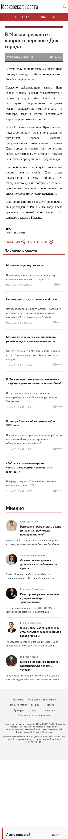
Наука (50, 704)
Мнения (15, 508)
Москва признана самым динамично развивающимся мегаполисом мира (31, 339)
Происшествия (18, 704)
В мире (35, 704)
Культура (18, 710)
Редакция (49, 710)
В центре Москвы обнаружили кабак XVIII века (31, 423)
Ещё (54, 834)
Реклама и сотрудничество (34, 715)
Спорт (34, 710)
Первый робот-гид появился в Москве (31, 299)
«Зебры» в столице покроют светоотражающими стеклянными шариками (29, 467)
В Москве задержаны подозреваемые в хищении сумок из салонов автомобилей (34, 381)
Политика (21, 17)
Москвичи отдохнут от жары (25, 265)
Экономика (49, 699)
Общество (49, 17)
